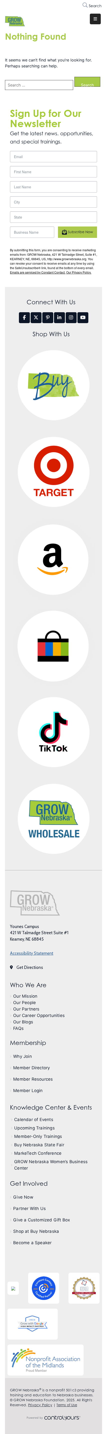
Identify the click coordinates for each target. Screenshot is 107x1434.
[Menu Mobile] (95, 19)
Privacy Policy (40, 1405)
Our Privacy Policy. (78, 272)
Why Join (22, 1056)
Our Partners (26, 1009)
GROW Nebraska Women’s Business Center (51, 1165)
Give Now (23, 1197)
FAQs (18, 1028)
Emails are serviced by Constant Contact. (37, 272)
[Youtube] (82, 317)
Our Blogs (23, 1021)
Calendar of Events (33, 1119)
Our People (24, 1002)
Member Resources (33, 1079)
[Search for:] (39, 85)
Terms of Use (66, 1405)
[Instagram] (71, 317)
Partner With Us (29, 1208)
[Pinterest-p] (47, 317)
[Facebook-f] (24, 317)
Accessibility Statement (31, 953)
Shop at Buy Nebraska (36, 1231)
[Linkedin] (59, 317)
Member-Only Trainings (38, 1136)
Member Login (28, 1090)
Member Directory (31, 1067)
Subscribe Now (80, 232)
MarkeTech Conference (37, 1153)
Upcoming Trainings (34, 1127)
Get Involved (29, 1183)
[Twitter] (36, 317)
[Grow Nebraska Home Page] (35, 903)
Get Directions (29, 967)
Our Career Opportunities (39, 1015)
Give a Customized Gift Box (41, 1219)
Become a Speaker (32, 1242)
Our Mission (25, 996)
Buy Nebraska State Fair (39, 1144)
